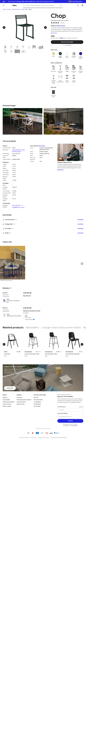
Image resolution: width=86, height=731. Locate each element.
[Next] (45, 27)
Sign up (46, 1)
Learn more (10, 388)
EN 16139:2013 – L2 (17, 205)
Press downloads (38, 399)
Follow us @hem (7, 406)
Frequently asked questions (24, 399)
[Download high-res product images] (23, 51)
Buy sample (42, 146)
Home (4, 9)
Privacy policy (74, 425)
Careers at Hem (7, 404)
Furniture (8, 9)
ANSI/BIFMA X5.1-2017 (18, 207)
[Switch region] (5, 1)
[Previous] (4, 27)
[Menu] (3, 5)
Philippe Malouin (60, 25)
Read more (54, 33)
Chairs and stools (16, 9)
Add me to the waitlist (67, 42)
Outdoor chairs (24, 9)
